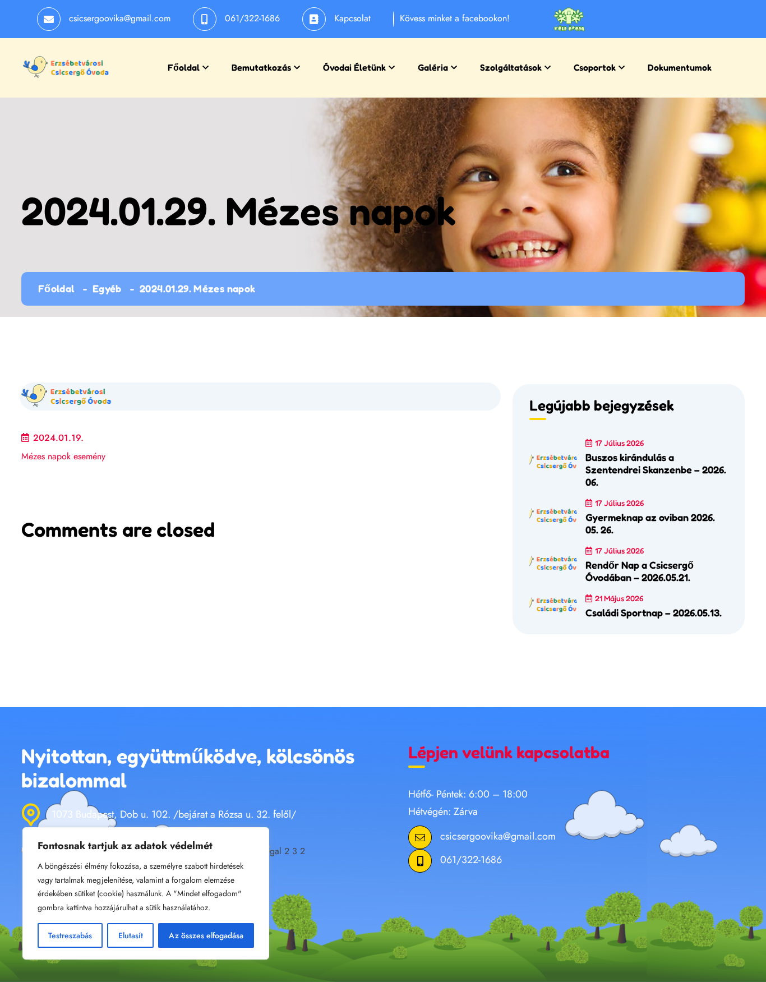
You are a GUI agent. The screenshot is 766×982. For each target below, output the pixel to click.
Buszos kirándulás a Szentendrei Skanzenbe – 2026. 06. (655, 469)
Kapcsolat (352, 18)
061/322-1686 (252, 18)
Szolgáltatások (511, 67)
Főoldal (184, 67)
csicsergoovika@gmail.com (119, 18)
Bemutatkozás (261, 67)
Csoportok (595, 67)
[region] (145, 893)
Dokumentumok (680, 67)
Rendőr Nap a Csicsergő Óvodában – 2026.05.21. (639, 571)
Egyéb (107, 288)
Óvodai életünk (354, 67)
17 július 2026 (619, 443)
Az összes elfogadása (206, 935)
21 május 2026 (619, 598)
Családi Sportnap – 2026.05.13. (653, 612)
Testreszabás (70, 935)
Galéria (433, 67)
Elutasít (130, 935)
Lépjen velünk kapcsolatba (509, 752)
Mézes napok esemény (63, 456)
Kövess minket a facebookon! (455, 18)
